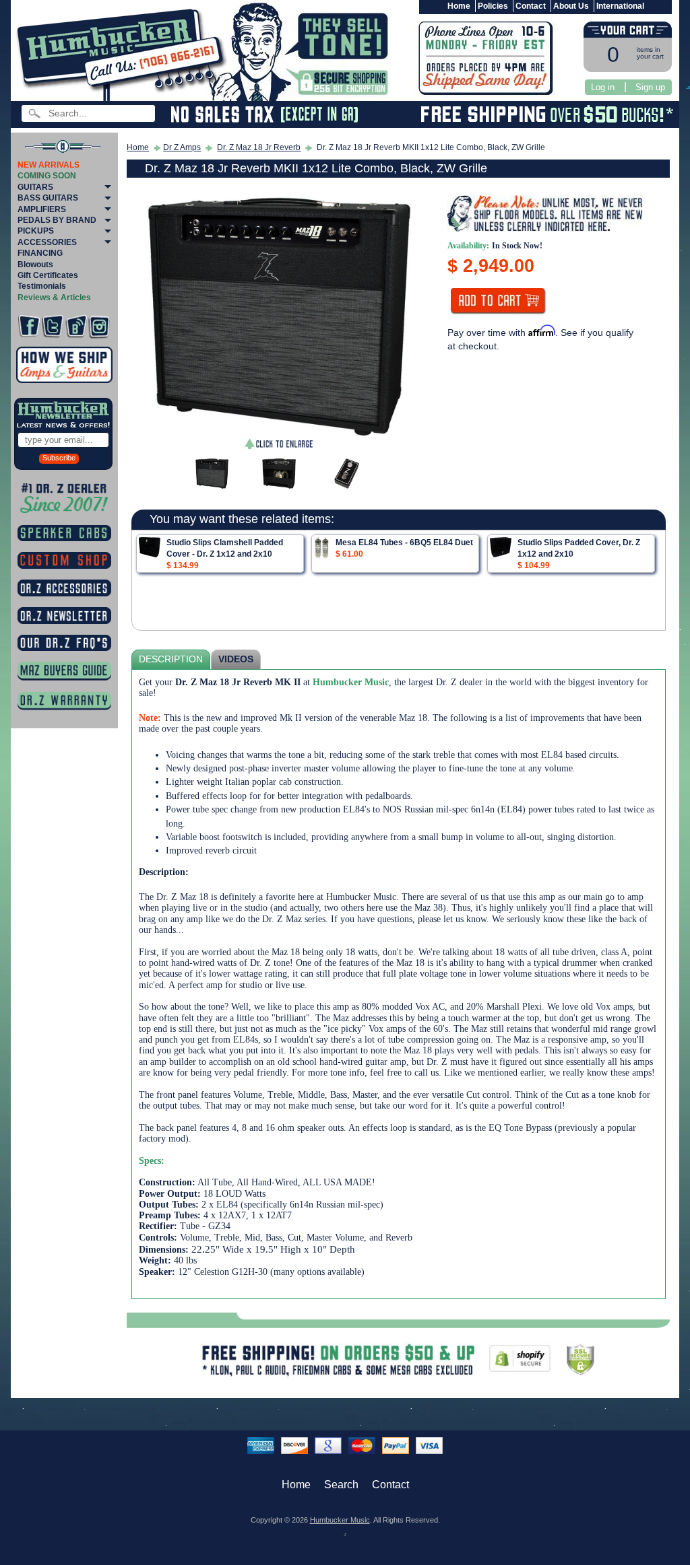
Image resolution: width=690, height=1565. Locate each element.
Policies (493, 6)
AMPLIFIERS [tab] (42, 209)
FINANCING (40, 253)
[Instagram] (99, 326)
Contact (530, 6)
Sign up (650, 87)
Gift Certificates (48, 275)
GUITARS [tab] (35, 187)
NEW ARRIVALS (49, 165)
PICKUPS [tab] (36, 231)
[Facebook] (29, 326)
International (620, 6)
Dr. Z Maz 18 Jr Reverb (259, 147)
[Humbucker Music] (124, 53)
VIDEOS (235, 659)
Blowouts (35, 264)
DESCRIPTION (171, 659)
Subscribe (58, 458)
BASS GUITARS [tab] (48, 198)
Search (341, 1484)
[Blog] (76, 326)
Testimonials (42, 286)
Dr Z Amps (182, 147)
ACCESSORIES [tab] (47, 242)
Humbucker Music (340, 1520)
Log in (603, 87)
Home (458, 6)
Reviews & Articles (54, 297)
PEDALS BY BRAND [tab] (57, 220)
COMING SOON (47, 175)
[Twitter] (52, 326)
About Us (571, 6)
